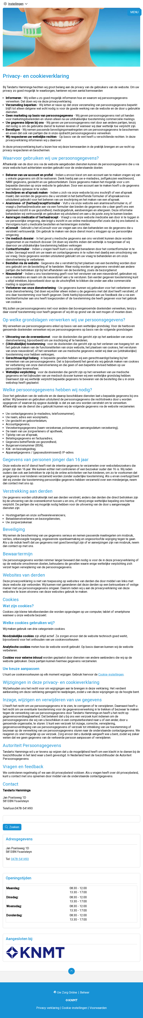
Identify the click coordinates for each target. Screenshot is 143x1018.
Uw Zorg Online (67, 992)
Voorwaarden (98, 1008)
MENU (134, 12)
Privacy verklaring (47, 1008)
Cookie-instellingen (111, 674)
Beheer (84, 992)
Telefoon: (9, 808)
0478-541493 (20, 859)
